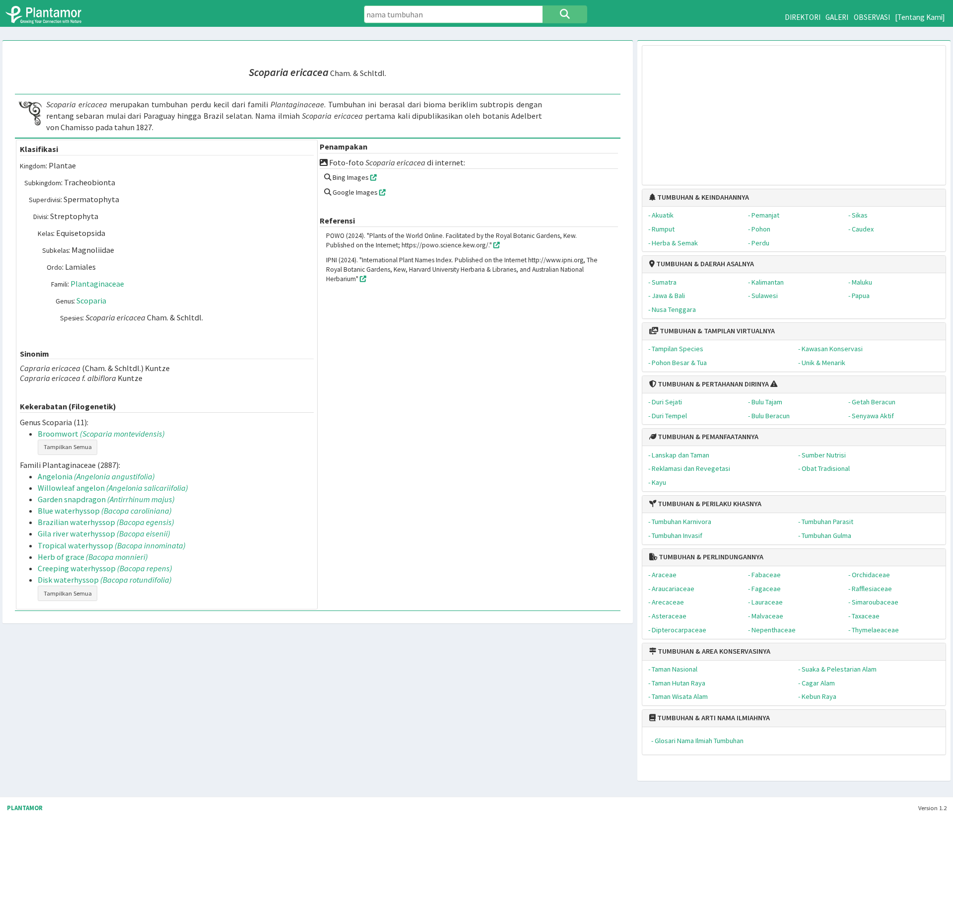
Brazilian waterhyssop (106, 522)
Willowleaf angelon (113, 488)
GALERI (836, 17)
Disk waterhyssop (105, 580)
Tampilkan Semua (68, 447)
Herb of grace (93, 557)
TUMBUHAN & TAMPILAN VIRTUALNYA (716, 330)
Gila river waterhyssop (104, 533)
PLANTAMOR (25, 808)
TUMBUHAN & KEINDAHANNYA (702, 197)
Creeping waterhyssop (105, 568)
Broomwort (101, 434)
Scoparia (91, 300)
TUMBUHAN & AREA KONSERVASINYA (713, 651)
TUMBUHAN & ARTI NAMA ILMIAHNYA (713, 717)
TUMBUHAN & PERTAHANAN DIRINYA (712, 383)
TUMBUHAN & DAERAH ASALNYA (704, 263)
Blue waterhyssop (105, 511)
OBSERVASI (872, 17)
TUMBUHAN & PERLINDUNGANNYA (710, 556)
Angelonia (96, 476)
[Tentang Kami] (920, 17)
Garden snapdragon (106, 499)
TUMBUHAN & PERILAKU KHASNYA (708, 503)
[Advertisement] (794, 110)
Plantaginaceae (97, 284)
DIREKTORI (802, 17)
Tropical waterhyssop (112, 545)
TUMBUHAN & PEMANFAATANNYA (707, 436)
